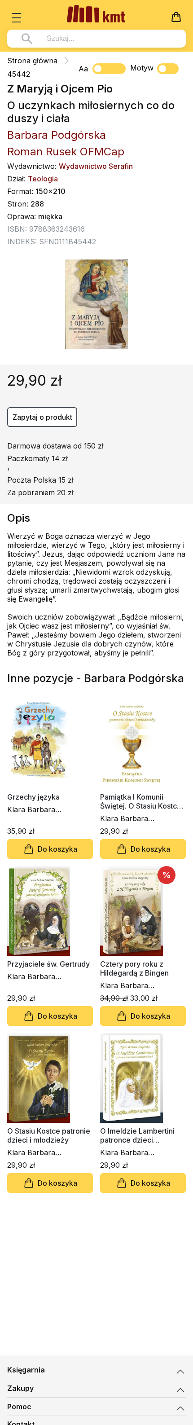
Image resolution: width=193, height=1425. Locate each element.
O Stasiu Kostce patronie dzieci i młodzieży (48, 1135)
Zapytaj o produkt (42, 417)
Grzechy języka (33, 796)
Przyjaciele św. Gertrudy (48, 963)
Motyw (142, 67)
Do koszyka (57, 848)
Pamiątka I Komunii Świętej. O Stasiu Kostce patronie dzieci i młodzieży (140, 801)
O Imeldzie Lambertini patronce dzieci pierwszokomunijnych (137, 1135)
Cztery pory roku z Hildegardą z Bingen (134, 968)
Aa (83, 68)
